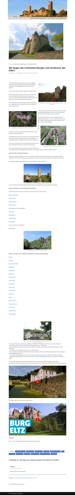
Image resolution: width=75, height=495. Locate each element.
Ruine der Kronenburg (40, 183)
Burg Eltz (11, 263)
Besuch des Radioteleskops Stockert (43, 356)
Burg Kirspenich (12, 215)
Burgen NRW (46, 451)
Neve (10, 493)
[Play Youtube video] (37, 382)
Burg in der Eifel (30, 451)
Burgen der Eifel (38, 451)
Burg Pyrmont (11, 287)
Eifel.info (37, 441)
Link (20, 353)
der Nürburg (47, 146)
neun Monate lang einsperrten (53, 113)
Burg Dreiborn (12, 208)
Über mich (53, 18)
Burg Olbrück (11, 283)
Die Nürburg (21, 138)
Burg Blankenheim (13, 201)
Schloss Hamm (12, 307)
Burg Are (10, 257)
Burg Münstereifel (12, 218)
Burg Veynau (11, 225)
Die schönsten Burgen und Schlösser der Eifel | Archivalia (25, 477)
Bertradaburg (11, 267)
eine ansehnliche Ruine (14, 105)
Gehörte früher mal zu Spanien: (31, 183)
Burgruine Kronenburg (13, 194)
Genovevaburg (12, 270)
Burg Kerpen (11, 211)
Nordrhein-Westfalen (27, 73)
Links (48, 18)
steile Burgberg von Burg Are (35, 250)
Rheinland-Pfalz (34, 73)
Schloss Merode (12, 198)
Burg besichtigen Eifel (20, 451)
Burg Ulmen (11, 293)
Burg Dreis (11, 260)
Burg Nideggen (14, 127)
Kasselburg (11, 273)
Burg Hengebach (12, 204)
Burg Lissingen (12, 280)
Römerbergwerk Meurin (40, 355)
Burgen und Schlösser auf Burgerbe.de (38, 18)
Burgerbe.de (12, 73)
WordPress (20, 493)
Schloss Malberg (12, 313)
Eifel (63, 451)
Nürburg (10, 297)
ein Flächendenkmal (47, 157)
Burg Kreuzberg (12, 277)
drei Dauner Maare (26, 347)
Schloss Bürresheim (13, 303)
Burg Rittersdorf (12, 290)
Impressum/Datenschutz (61, 18)
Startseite (10, 64)
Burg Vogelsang (12, 228)
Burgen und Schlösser (55, 451)
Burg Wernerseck (12, 300)
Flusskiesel (12, 466)
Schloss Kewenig (12, 310)
